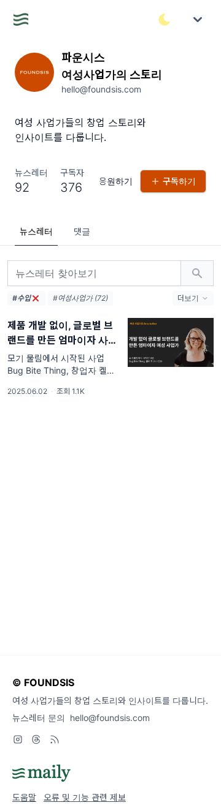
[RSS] (54, 739)
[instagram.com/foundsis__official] (17, 739)
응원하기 (116, 181)
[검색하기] (197, 273)
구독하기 (179, 181)
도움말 (24, 797)
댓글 (82, 231)
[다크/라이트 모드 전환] (164, 19)
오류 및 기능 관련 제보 (85, 797)
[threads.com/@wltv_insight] (36, 739)
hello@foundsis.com (110, 717)
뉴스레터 (36, 231)
